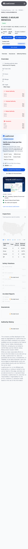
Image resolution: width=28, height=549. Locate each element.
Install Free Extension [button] (15, 169)
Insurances (12, 53)
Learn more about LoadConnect (11, 206)
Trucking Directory (6, 10)
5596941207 (21, 43)
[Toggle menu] (24, 3)
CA (16, 10)
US (13, 10)
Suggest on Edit (21, 37)
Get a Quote (14, 47)
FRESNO (21, 10)
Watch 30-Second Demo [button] (15, 173)
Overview (4, 53)
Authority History (21, 53)
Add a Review (8, 37)
